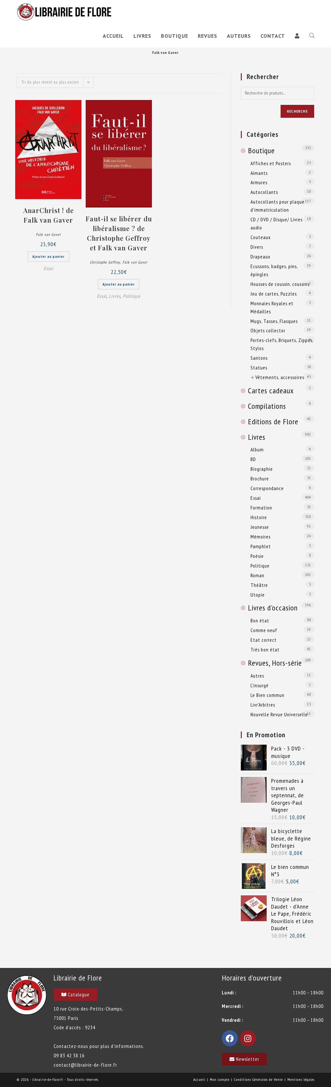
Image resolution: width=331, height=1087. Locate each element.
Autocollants (264, 192)
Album (257, 449)
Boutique (261, 151)
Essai (48, 268)
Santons (259, 358)
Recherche (297, 111)
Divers (257, 247)
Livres (115, 296)
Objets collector (268, 330)
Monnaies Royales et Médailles (272, 307)
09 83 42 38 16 (69, 1055)
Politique (131, 296)
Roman (257, 575)
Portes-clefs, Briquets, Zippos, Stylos (282, 344)
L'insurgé (260, 685)
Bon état (260, 620)
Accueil (199, 1079)
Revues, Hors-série (275, 663)
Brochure (260, 478)
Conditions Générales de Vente (258, 1079)
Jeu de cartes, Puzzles (274, 293)
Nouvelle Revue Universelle (279, 714)
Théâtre (259, 585)
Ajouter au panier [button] (48, 256)
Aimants (259, 173)
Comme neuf (264, 630)
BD (253, 459)
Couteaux (261, 237)
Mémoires (261, 536)
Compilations (267, 406)
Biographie (262, 469)
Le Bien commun (267, 695)
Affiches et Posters (271, 163)
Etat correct (264, 640)
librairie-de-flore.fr (47, 1079)
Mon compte (220, 1079)
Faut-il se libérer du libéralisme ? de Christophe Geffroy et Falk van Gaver (119, 233)
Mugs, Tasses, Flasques (274, 321)
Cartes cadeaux (271, 391)
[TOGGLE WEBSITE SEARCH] (311, 36)
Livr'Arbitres (263, 704)
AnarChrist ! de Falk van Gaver (48, 215)
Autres (257, 675)
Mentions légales (301, 1079)
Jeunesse (260, 527)
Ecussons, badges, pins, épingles (274, 270)
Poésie (257, 556)
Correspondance (267, 488)
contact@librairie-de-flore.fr (85, 1065)
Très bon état (265, 649)
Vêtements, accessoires (279, 377)
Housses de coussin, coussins (280, 284)
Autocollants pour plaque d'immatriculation (277, 205)
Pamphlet (261, 546)
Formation (261, 507)
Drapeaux (260, 256)
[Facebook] (230, 1038)
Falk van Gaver (48, 234)
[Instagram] (248, 1038)
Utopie (258, 594)
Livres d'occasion (273, 608)
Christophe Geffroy (105, 262)
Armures (259, 182)
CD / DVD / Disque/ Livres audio (277, 223)
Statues (259, 367)
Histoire (259, 517)
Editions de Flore (273, 422)
